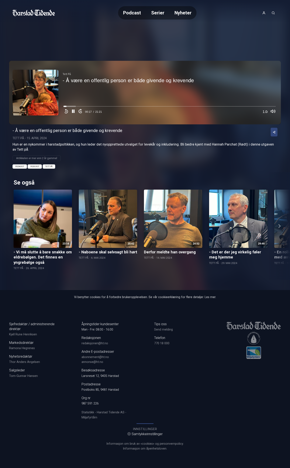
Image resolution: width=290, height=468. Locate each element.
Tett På (18, 138)
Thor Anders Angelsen (24, 362)
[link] (34, 13)
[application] (145, 92)
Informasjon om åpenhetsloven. (145, 448)
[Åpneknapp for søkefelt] (273, 13)
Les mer (210, 297)
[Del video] (274, 132)
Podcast (132, 12)
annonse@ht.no (92, 362)
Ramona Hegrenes (22, 348)
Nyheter (183, 12)
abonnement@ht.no (95, 357)
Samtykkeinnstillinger (147, 434)
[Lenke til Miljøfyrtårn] (254, 352)
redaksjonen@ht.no (95, 343)
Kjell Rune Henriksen (23, 334)
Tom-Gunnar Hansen (23, 376)
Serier (157, 12)
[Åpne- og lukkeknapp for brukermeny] (264, 13)
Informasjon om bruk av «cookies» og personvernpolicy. (145, 444)
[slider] (169, 107)
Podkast (19, 166)
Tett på (48, 166)
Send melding (163, 329)
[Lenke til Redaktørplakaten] (253, 338)
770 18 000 (161, 343)
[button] (73, 111)
